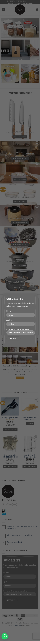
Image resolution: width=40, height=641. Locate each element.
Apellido (9, 320)
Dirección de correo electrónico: (18, 329)
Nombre (9, 311)
